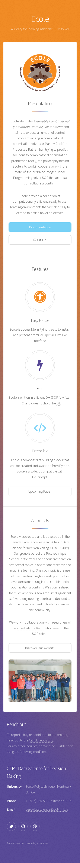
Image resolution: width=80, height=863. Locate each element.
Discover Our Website (40, 648)
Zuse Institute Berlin (30, 628)
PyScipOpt (39, 477)
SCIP (57, 29)
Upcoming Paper (40, 491)
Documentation (40, 227)
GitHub (41, 240)
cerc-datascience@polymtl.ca (47, 809)
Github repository (41, 740)
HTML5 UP (42, 843)
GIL (59, 403)
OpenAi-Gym (52, 335)
